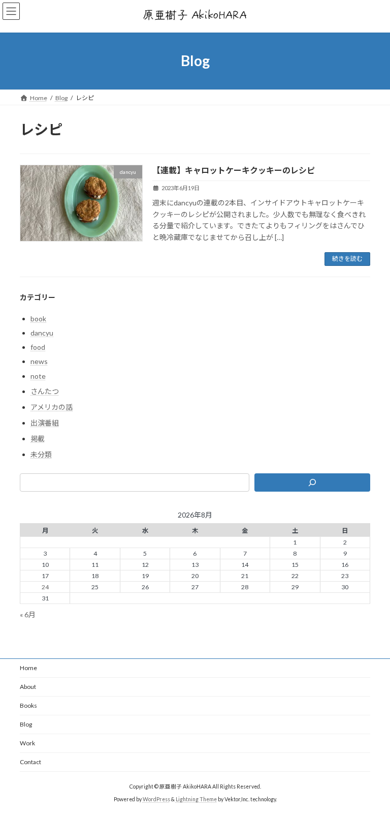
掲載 (37, 438)
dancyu (41, 332)
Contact (30, 762)
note (38, 375)
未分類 (41, 454)
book (38, 318)
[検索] (312, 482)
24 (45, 587)
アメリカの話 (51, 407)
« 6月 (28, 614)
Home (28, 668)
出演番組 (44, 422)
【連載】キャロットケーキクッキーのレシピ (233, 170)
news (39, 361)
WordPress (156, 799)
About (28, 686)
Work (27, 743)
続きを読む (347, 258)
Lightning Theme (196, 799)
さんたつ (44, 391)
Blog (26, 724)
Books (28, 705)
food (37, 347)
